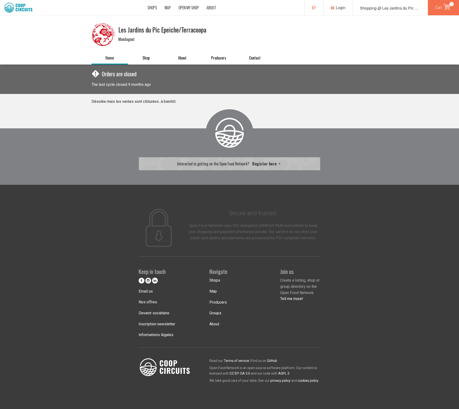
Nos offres (148, 302)
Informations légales (156, 335)
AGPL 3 (283, 373)
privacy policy (280, 380)
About (182, 58)
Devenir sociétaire (154, 313)
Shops (214, 280)
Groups (215, 313)
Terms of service (236, 361)
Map (213, 291)
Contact (255, 58)
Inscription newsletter (157, 324)
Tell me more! (291, 298)
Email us (146, 291)
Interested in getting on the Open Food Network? (227, 164)
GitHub (272, 361)
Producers (218, 58)
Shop (146, 58)
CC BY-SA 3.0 (240, 373)
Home (109, 58)
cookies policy (308, 380)
